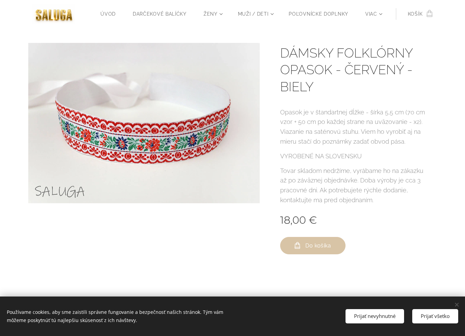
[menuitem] (111, 13)
